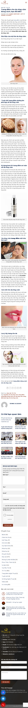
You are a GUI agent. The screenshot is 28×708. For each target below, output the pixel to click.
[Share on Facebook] (10, 388)
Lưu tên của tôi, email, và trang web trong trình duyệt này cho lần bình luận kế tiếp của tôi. (14, 508)
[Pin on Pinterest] (18, 388)
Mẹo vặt (3, 7)
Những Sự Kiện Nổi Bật (8, 559)
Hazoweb (22, 706)
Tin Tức (8, 7)
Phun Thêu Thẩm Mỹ (8, 562)
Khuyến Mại (5, 554)
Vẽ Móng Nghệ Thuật (8, 579)
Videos (4, 581)
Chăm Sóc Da (5, 537)
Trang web (6, 499)
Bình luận (6, 474)
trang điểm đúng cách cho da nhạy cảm (12, 396)
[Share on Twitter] (12, 388)
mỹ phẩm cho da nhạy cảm (10, 394)
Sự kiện (4, 565)
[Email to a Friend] (15, 388)
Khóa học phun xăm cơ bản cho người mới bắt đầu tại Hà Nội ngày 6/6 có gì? (15, 608)
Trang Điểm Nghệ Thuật (9, 573)
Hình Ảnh (4, 543)
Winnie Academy (6, 15)
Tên (4, 487)
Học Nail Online (6, 545)
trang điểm (16, 20)
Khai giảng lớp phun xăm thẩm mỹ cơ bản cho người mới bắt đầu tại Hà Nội (16, 614)
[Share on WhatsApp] (7, 388)
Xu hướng (5, 584)
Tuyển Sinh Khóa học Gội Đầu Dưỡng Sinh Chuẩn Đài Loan (14, 593)
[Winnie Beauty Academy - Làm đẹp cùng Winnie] (8, 2)
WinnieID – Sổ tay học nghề (14, 602)
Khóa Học (4, 548)
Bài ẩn (3, 534)
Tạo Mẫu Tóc (5, 568)
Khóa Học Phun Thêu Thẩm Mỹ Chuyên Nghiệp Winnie (15, 598)
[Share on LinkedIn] (20, 388)
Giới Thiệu (5, 540)
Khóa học (4, 551)
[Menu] (26, 2)
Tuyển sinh (5, 576)
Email (5, 493)
